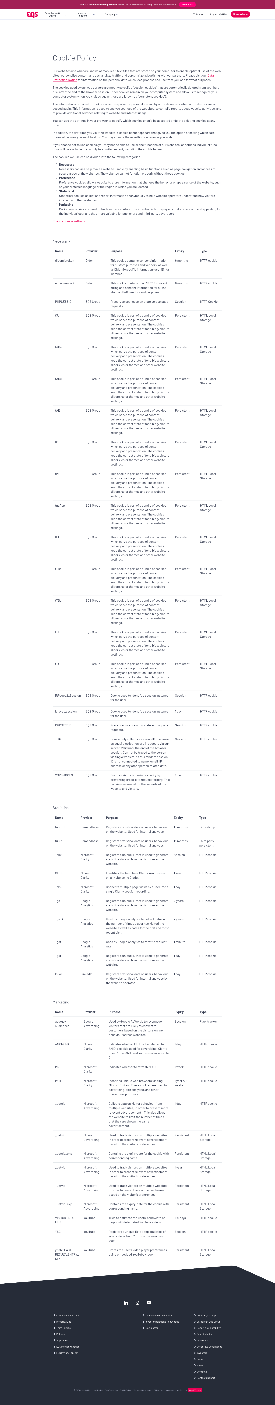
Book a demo (240, 14)
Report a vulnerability (209, 1327)
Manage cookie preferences (176, 1390)
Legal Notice (97, 1390)
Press (200, 1358)
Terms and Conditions (142, 1390)
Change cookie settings (69, 221)
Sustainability (204, 1333)
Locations (202, 1340)
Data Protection (111, 1390)
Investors (202, 1352)
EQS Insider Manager (67, 1346)
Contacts (202, 1371)
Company (110, 14)
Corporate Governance (209, 1346)
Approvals (62, 1340)
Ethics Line (158, 1390)
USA (224, 14)
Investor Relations (82, 14)
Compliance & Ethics (52, 14)
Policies (60, 1333)
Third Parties (63, 1327)
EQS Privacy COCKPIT (68, 1352)
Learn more (187, 4)
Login (213, 14)
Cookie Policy (125, 1390)
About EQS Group (206, 1315)
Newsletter (151, 1327)
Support (200, 14)
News (200, 1365)
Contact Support (206, 1377)
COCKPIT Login (195, 1390)
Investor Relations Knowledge (162, 1321)
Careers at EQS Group (209, 1321)
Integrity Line (63, 1321)
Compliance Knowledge (158, 1315)
